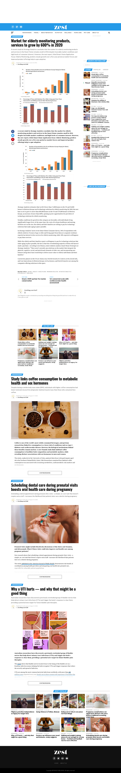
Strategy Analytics (65, 271)
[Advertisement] (60, 11)
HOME (56, 763)
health (35, 271)
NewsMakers (27, 32)
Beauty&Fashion (47, 32)
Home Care (78, 32)
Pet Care (87, 32)
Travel (36, 32)
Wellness (67, 32)
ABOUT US (95, 32)
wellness (30, 273)
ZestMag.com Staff (23, 64)
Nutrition (58, 32)
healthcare (42, 271)
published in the (38, 564)
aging (30, 271)
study (19, 664)
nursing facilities (52, 271)
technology (22, 273)
